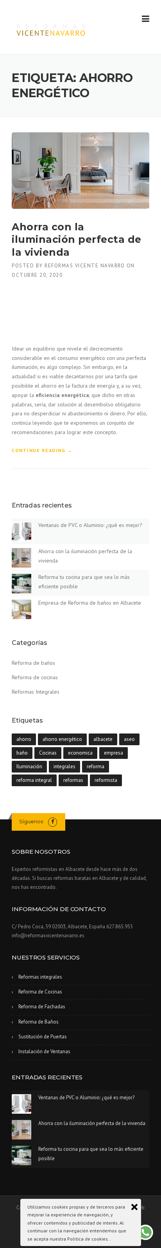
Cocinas (48, 753)
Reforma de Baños (38, 1021)
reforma (95, 766)
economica (80, 753)
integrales (64, 766)
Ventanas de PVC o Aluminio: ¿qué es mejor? (90, 525)
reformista (106, 780)
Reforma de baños (33, 662)
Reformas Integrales (35, 691)
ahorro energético (62, 739)
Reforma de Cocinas (40, 991)
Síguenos (31, 821)
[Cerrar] (134, 1207)
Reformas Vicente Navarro (85, 265)
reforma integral (34, 780)
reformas (73, 780)
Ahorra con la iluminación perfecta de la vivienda (76, 239)
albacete (103, 739)
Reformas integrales (40, 977)
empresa (113, 753)
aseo (129, 739)
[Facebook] (52, 821)
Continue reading (42, 450)
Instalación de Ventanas (44, 1051)
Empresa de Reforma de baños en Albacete (89, 602)
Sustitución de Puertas (42, 1036)
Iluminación (29, 766)
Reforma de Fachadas (41, 1006)
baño (22, 753)
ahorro (23, 739)
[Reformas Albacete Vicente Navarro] (51, 27)
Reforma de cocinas (35, 677)
